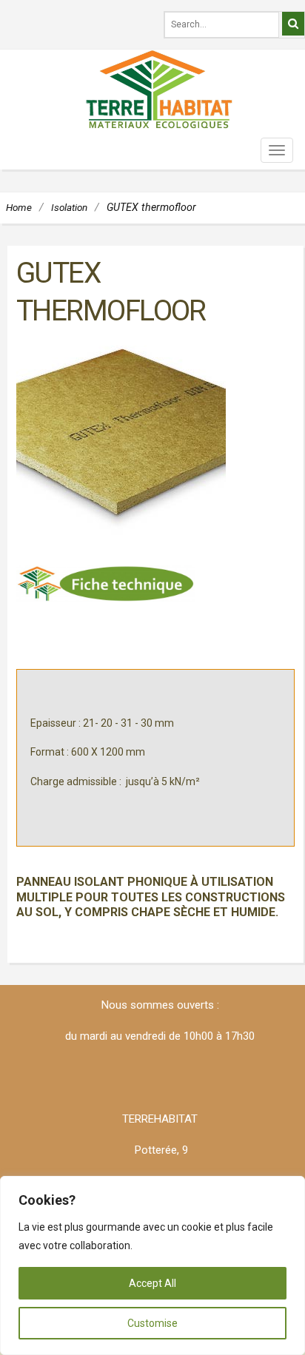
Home (19, 207)
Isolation (69, 207)
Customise (152, 1323)
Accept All (152, 1283)
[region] (152, 1265)
